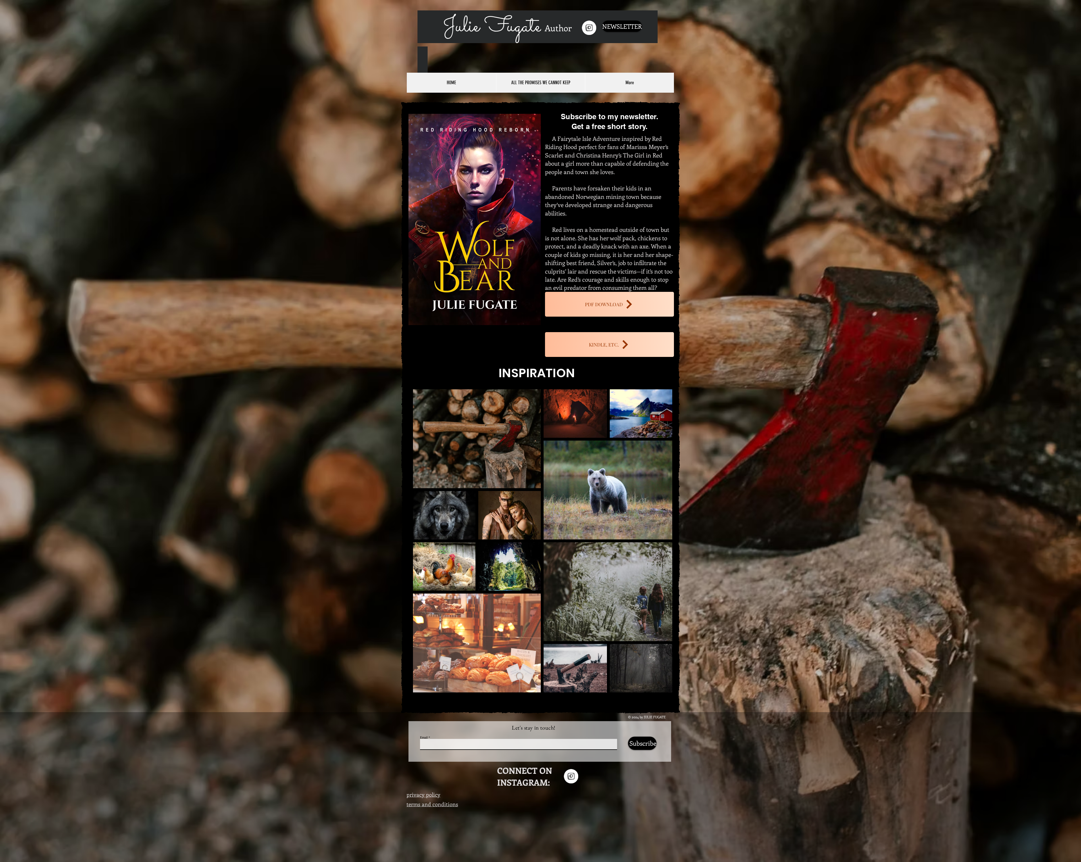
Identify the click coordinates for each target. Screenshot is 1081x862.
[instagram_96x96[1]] (589, 28)
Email (424, 737)
